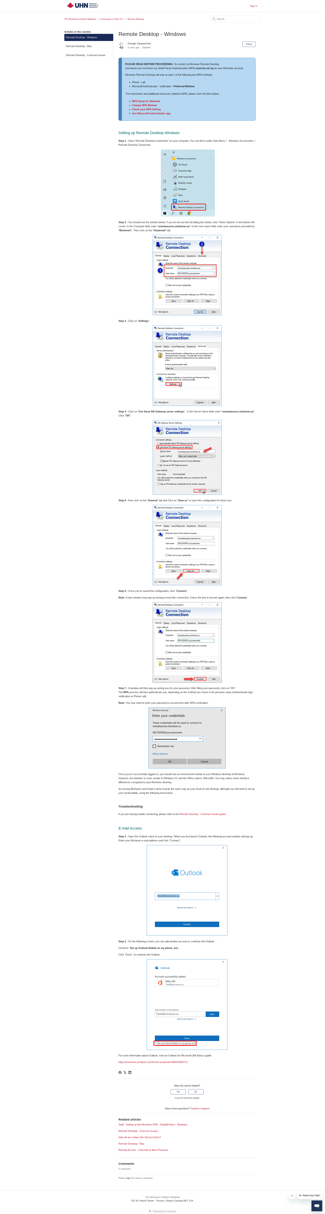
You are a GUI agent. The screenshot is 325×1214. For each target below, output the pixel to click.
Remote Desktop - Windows (81, 37)
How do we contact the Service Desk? (139, 1137)
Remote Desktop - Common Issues (85, 55)
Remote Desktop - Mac (79, 46)
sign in (129, 1178)
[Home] (82, 9)
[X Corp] (124, 1072)
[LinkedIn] (129, 1072)
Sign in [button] (253, 6)
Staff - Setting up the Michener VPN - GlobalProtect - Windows (152, 1124)
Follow (249, 44)
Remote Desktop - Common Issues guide (202, 814)
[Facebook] (120, 1072)
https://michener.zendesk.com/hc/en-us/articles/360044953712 (153, 1062)
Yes (178, 1092)
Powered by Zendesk (164, 1211)
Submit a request (200, 1108)
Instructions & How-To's (111, 19)
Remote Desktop (135, 19)
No (195, 1092)
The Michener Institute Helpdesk (80, 19)
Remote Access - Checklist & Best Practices (143, 1149)
